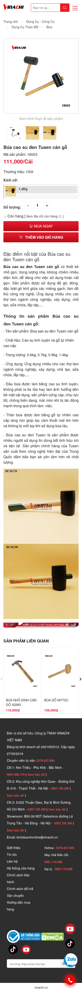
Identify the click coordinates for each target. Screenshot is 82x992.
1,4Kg (23, 189)
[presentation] (1, 678)
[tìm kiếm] (64, 8)
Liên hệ (12, 861)
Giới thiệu (13, 847)
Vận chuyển (15, 895)
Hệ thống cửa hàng (21, 868)
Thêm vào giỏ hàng (44, 237)
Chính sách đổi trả (20, 888)
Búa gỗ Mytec (56, 700)
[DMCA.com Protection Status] (52, 936)
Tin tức (12, 854)
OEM (29, 171)
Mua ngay (43, 226)
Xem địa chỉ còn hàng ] (45, 216)
